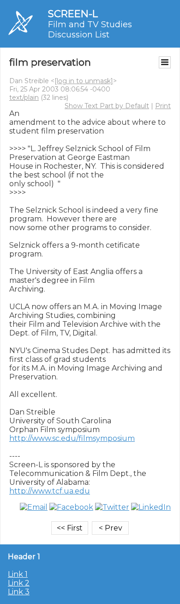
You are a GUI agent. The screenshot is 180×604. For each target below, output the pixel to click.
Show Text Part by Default (107, 106)
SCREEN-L (73, 13)
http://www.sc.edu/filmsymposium (72, 438)
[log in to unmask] (83, 81)
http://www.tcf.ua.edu (49, 491)
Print (163, 106)
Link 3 (19, 591)
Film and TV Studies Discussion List (90, 29)
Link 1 (18, 574)
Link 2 (19, 583)
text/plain (24, 97)
